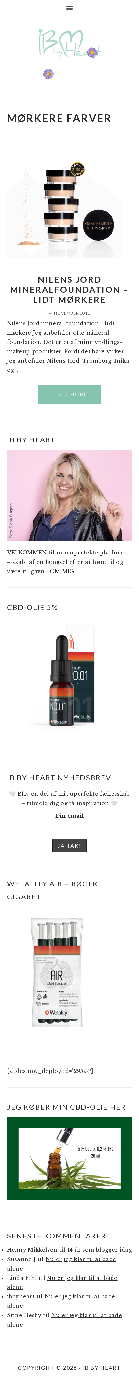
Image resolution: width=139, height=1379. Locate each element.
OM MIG (62, 571)
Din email (69, 816)
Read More (69, 394)
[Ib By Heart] (70, 61)
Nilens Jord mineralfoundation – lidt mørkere (69, 289)
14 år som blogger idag (99, 1250)
